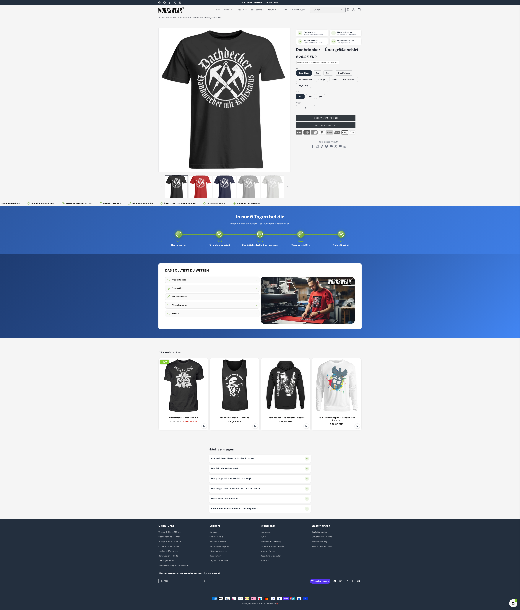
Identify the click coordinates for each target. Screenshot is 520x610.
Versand (314, 62)
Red (317, 73)
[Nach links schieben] (161, 187)
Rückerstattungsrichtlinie (272, 546)
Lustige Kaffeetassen (168, 551)
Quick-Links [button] (166, 525)
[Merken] (204, 426)
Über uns (265, 560)
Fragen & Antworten (218, 560)
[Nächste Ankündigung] (300, 2)
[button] (228, 10)
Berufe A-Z (171, 17)
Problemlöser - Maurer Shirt (183, 417)
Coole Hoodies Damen (168, 546)
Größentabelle (216, 537)
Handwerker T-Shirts (168, 556)
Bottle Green (349, 79)
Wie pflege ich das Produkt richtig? (231, 478)
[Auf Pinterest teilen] (326, 147)
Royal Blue (303, 86)
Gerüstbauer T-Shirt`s (322, 537)
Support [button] (214, 525)
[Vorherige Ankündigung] (220, 2)
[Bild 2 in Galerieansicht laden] (200, 186)
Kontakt (213, 532)
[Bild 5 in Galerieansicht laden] (272, 186)
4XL (310, 96)
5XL (320, 96)
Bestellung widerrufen (271, 556)
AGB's (263, 537)
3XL (300, 96)
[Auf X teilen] (335, 147)
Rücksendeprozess (218, 551)
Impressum (266, 532)
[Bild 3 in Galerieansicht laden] (224, 186)
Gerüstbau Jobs (319, 532)
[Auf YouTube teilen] (331, 147)
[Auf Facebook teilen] (312, 147)
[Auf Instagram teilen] (317, 147)
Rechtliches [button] (268, 525)
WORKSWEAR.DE (254, 604)
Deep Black (304, 73)
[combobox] (328, 10)
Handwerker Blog (320, 541)
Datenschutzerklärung (271, 541)
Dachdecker (184, 17)
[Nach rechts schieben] (287, 187)
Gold (334, 79)
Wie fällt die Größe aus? (224, 468)
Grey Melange (343, 73)
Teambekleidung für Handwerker (173, 565)
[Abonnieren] (204, 581)
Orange (321, 79)
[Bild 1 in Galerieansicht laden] (176, 186)
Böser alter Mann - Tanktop (234, 417)
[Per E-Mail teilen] (340, 147)
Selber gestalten (166, 560)
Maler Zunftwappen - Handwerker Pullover (336, 419)
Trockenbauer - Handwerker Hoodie (285, 417)
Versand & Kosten (217, 541)
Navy (328, 73)
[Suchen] (342, 10)
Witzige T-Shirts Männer (169, 532)
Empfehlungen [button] (321, 525)
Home (161, 17)
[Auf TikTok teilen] (321, 147)
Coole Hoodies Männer (169, 537)
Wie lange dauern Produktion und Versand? (235, 488)
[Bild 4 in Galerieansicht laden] (248, 186)
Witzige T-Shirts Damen (169, 541)
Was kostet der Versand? (225, 498)
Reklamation (215, 556)
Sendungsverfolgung (219, 546)
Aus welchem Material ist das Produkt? (233, 458)
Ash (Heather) (305, 79)
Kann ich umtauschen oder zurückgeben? (235, 508)
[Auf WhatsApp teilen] (344, 147)
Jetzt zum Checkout (326, 125)
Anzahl (298, 103)
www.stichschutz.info (322, 546)
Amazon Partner (268, 551)
